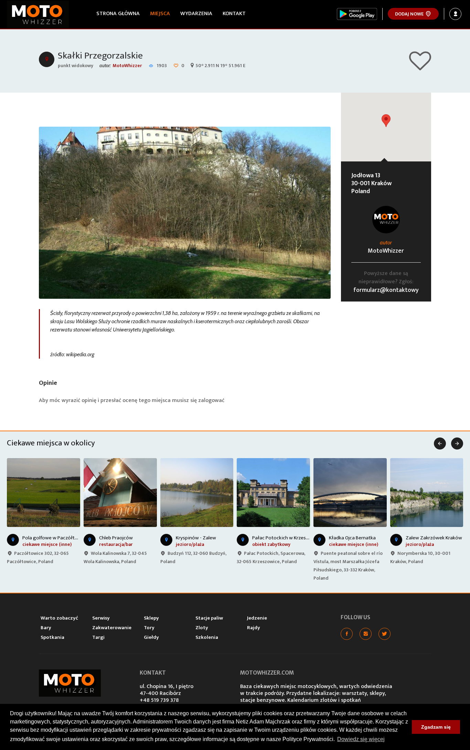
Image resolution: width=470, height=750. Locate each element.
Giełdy (151, 637)
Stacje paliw (209, 618)
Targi (98, 637)
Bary (46, 627)
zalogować (211, 400)
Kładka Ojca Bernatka (352, 538)
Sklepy (151, 618)
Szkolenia (206, 637)
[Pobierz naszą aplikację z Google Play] (357, 14)
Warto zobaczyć (59, 618)
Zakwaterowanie (111, 627)
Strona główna (118, 13)
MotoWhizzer (127, 66)
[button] (386, 120)
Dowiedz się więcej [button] (361, 739)
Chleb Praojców (116, 538)
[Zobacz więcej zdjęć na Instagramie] (366, 634)
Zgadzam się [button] (436, 727)
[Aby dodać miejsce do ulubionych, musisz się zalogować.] (420, 67)
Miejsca (160, 13)
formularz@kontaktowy (386, 290)
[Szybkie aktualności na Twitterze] (384, 634)
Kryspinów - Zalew (196, 538)
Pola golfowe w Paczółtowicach (57, 538)
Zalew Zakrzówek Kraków (434, 538)
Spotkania (52, 637)
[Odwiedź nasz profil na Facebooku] (347, 634)
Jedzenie (257, 618)
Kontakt (234, 13)
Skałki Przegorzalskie (100, 55)
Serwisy (101, 618)
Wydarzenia (196, 13)
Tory (149, 627)
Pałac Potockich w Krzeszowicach (289, 538)
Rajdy (253, 627)
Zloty (201, 627)
